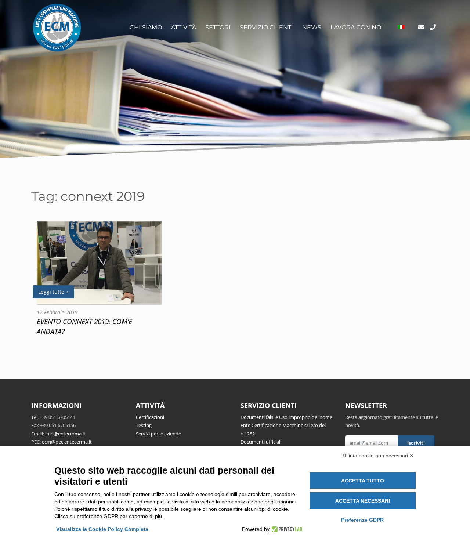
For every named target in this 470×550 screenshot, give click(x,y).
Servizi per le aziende (158, 433)
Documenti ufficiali (261, 441)
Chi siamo (146, 27)
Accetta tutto (362, 481)
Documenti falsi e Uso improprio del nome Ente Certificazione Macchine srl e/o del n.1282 (286, 425)
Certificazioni (150, 417)
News (311, 27)
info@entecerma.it (65, 433)
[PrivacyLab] (286, 529)
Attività (183, 27)
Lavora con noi (356, 27)
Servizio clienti (266, 27)
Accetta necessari (362, 501)
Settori (218, 27)
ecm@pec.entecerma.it (67, 441)
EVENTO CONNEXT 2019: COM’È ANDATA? (84, 326)
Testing (144, 425)
